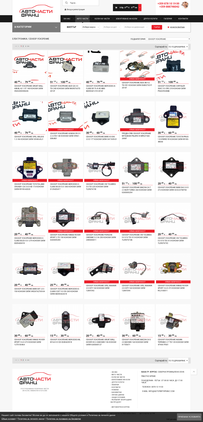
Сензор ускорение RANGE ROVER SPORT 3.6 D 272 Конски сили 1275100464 (29, 342)
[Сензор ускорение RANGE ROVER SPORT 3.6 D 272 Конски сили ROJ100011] (173, 282)
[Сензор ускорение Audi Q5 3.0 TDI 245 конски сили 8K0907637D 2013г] (65, 79)
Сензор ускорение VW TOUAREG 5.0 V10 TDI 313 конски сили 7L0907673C (173, 240)
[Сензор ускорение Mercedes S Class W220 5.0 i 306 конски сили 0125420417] (65, 181)
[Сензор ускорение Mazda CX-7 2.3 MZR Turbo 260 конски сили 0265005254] (137, 181)
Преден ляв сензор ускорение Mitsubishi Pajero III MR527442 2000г (136, 136)
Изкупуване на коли (126, 19)
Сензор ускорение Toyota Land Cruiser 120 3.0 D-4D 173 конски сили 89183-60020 (29, 186)
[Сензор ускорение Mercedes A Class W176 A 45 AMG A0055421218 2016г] (101, 79)
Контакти (183, 19)
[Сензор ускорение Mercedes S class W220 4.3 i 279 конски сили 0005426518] (29, 231)
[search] (66, 3)
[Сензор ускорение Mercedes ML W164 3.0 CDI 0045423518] (65, 333)
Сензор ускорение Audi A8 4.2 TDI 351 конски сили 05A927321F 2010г (137, 85)
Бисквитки (117, 392)
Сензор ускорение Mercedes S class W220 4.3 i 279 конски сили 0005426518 (29, 240)
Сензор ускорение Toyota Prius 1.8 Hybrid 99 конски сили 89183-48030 (173, 139)
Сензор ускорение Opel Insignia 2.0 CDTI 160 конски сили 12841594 (137, 288)
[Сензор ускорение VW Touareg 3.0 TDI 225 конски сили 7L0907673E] (101, 181)
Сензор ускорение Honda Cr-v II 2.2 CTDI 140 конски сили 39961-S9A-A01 (65, 136)
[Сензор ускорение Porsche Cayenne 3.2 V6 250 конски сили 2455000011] (101, 231)
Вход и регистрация (76, 9)
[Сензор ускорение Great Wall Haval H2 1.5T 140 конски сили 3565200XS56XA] (29, 79)
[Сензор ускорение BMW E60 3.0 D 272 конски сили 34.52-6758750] (173, 181)
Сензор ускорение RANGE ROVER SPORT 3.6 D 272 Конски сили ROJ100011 (173, 288)
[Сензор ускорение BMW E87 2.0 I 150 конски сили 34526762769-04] (29, 282)
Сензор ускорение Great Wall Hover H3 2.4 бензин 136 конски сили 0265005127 (101, 342)
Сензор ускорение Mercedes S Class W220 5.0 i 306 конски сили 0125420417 (65, 186)
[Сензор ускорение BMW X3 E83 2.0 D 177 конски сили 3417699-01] (101, 130)
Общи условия (118, 397)
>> (28, 46)
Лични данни (118, 395)
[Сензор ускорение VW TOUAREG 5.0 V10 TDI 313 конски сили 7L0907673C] (173, 231)
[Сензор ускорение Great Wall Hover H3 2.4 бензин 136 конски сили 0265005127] (101, 333)
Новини (115, 390)
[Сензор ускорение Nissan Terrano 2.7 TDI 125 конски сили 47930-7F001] (173, 333)
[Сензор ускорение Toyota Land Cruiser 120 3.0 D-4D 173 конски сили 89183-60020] (29, 181)
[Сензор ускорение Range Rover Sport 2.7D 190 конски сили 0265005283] (65, 231)
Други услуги (150, 19)
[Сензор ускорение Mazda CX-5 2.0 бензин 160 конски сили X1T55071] (137, 333)
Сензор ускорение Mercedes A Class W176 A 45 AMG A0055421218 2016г (100, 88)
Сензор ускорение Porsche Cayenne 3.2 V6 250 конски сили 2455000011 (101, 237)
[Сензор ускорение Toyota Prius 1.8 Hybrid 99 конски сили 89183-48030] (173, 130)
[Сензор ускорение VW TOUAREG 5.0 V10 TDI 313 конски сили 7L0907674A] (137, 231)
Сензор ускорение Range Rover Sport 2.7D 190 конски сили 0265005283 (65, 237)
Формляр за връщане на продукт (121, 401)
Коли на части (102, 19)
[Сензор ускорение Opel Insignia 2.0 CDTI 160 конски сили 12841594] (137, 282)
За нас (66, 19)
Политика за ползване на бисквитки (63, 419)
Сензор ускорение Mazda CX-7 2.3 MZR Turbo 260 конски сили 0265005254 (137, 190)
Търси (157, 27)
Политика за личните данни (31, 419)
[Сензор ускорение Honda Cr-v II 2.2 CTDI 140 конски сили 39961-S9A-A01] (65, 130)
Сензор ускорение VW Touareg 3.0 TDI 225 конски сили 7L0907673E (101, 186)
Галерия (168, 19)
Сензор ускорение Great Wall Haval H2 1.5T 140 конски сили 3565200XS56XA (28, 88)
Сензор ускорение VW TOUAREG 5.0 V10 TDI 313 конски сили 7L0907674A (137, 237)
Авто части (82, 19)
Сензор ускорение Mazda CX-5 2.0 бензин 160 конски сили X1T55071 (136, 342)
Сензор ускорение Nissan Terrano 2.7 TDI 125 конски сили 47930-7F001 (173, 342)
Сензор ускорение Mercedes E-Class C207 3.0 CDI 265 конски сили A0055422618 (65, 291)
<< (16, 46)
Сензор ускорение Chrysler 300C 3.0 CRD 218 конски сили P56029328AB (172, 88)
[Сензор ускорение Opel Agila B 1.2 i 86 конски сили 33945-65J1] (29, 130)
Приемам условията (189, 417)
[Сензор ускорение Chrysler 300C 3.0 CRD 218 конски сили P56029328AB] (173, 79)
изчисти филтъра (177, 27)
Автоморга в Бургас (121, 407)
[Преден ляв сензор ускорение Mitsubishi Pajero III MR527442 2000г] (137, 130)
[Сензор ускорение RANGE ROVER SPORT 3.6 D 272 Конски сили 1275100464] (29, 333)
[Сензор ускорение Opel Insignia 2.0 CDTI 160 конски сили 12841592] (101, 282)
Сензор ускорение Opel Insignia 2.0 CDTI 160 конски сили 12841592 (101, 288)
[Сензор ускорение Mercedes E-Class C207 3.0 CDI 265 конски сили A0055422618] (65, 282)
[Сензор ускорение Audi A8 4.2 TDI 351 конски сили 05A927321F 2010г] (137, 79)
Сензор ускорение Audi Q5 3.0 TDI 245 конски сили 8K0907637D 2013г (65, 88)
